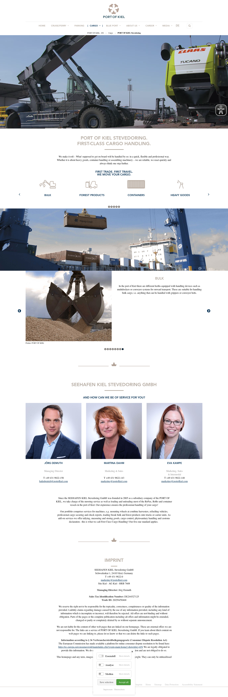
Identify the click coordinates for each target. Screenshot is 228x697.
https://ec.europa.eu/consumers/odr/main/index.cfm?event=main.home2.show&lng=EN (100, 646)
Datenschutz (119, 689)
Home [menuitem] (42, 26)
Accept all (123, 682)
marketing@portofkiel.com (114, 481)
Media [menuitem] (166, 26)
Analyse (109, 665)
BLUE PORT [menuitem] (112, 26)
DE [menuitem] (177, 26)
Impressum (107, 689)
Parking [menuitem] (79, 26)
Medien (109, 674)
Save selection (106, 682)
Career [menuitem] (149, 26)
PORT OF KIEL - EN (95, 33)
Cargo (110, 33)
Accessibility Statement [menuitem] (192, 684)
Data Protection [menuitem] (172, 684)
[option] (48, 191)
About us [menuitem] (131, 26)
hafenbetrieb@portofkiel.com (53, 481)
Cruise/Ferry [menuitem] (58, 26)
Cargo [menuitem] (94, 26)
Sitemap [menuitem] (157, 684)
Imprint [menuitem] (139, 684)
